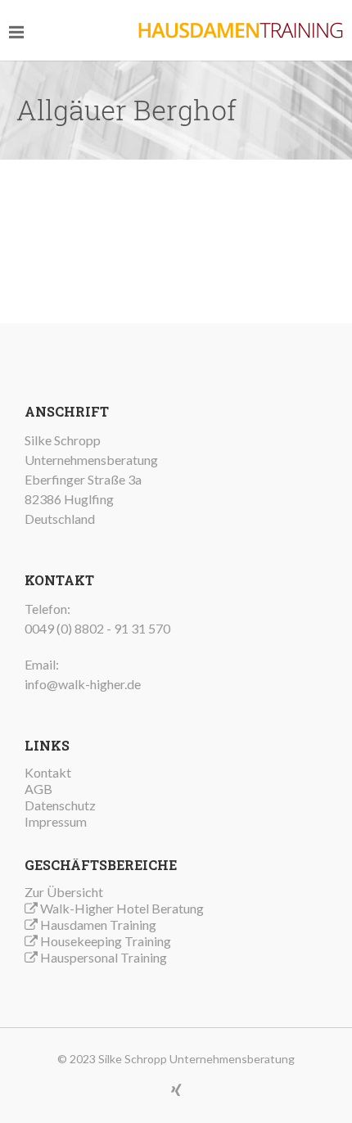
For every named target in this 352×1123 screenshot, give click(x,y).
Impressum (56, 821)
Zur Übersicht (64, 892)
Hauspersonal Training (103, 957)
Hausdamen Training (98, 924)
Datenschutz (60, 805)
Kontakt (48, 772)
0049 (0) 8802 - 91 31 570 (97, 628)
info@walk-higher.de (83, 684)
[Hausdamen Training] (240, 30)
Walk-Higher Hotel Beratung (122, 908)
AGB (38, 788)
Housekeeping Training (105, 941)
